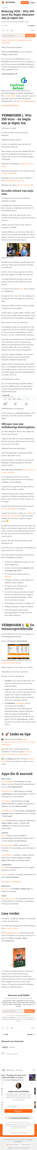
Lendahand (20, 703)
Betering (8, 576)
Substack (10, 1148)
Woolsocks (5, 888)
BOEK (4, 40)
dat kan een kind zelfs (25, 185)
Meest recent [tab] (10, 1070)
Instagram (29, 513)
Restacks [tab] (12, 1047)
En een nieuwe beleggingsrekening (12, 1080)
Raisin (3, 835)
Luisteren (32, 25)
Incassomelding (18, 1141)
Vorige (6, 1034)
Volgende (30, 1034)
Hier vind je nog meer (8, 898)
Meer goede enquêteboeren (11, 881)
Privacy (23, 1139)
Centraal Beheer (10, 96)
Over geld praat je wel (11, 933)
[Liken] (3, 30)
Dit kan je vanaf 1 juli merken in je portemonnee (16, 753)
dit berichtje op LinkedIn (10, 516)
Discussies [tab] (19, 1070)
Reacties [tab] (5, 1047)
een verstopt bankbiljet (9, 509)
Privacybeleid (14, 1127)
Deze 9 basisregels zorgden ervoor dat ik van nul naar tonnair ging (18, 742)
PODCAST (11, 40)
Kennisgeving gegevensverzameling (19, 1126)
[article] (18, 1079)
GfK (2, 867)
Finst (3, 820)
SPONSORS (5, 43)
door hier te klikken (11, 928)
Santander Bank (7, 845)
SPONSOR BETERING (9, 105)
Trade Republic (6, 855)
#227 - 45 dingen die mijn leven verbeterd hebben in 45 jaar (13, 1076)
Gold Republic (6, 811)
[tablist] (8, 1047)
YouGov (4, 874)
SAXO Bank (5, 801)
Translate (5, 7)
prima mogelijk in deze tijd (14, 180)
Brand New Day (7, 791)
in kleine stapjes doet (9, 173)
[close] (31, 1083)
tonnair (21, 289)
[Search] (34, 1070)
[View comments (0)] (7, 30)
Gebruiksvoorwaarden (11, 1124)
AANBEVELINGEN (24, 40)
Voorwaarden (29, 1139)
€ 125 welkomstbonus (27, 101)
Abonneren (24, 2)
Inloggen (32, 2)
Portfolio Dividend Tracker (11, 663)
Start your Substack (13, 1144)
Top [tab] (4, 1070)
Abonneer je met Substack (20, 1118)
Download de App (25, 1144)
